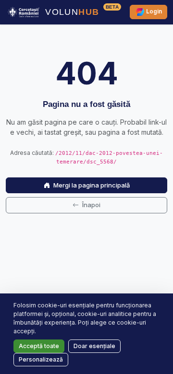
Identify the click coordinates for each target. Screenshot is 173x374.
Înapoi (90, 205)
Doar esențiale (94, 346)
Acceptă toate (39, 346)
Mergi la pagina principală (91, 185)
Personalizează (41, 359)
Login (153, 11)
